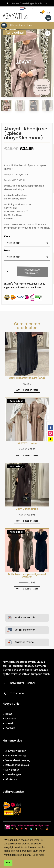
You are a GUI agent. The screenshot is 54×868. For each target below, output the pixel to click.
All (17, 287)
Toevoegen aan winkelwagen (32, 271)
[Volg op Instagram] (50, 433)
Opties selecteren (27, 390)
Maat (7, 250)
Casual (32, 287)
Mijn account (13, 769)
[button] (48, 33)
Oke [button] (8, 862)
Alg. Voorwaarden (15, 750)
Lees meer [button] (38, 855)
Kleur (7, 236)
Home (8, 714)
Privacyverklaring (15, 755)
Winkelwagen (13, 774)
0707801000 (17, 693)
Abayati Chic (37, 283)
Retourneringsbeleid (17, 765)
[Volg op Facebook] (50, 427)
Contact (10, 728)
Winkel (9, 723)
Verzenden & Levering (17, 760)
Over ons (10, 718)
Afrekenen (11, 779)
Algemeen (9, 287)
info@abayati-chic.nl (22, 682)
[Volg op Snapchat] (50, 439)
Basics (23, 287)
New (39, 287)
